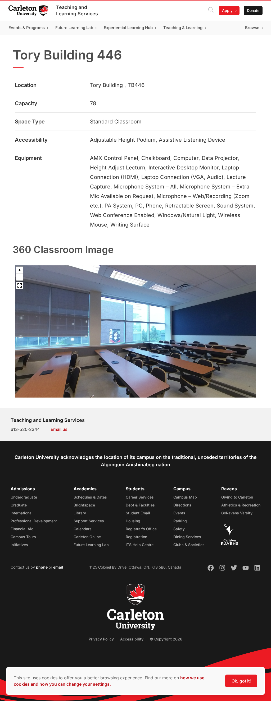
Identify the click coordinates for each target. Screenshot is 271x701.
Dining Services (187, 536)
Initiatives (19, 544)
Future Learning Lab (91, 544)
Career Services (140, 497)
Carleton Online (87, 536)
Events (179, 513)
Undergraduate (24, 497)
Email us (59, 429)
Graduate (19, 505)
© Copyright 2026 (166, 639)
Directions (182, 505)
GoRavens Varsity (236, 513)
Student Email (138, 513)
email (58, 567)
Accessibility (131, 639)
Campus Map (185, 497)
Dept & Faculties (140, 505)
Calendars (83, 529)
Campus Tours (23, 536)
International (22, 513)
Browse (252, 27)
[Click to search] (211, 10)
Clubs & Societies (189, 544)
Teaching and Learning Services (77, 10)
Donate (253, 10)
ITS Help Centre (139, 544)
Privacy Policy (101, 639)
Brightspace (84, 505)
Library (80, 513)
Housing (133, 521)
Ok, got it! (241, 681)
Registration (136, 536)
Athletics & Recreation (240, 505)
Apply (227, 10)
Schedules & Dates (90, 497)
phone (42, 567)
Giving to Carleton (237, 497)
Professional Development (34, 521)
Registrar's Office (141, 529)
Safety (179, 529)
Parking (180, 521)
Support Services (89, 521)
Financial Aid (22, 529)
